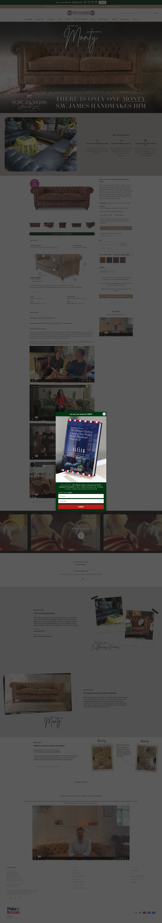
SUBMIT (81, 507)
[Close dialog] (104, 413)
